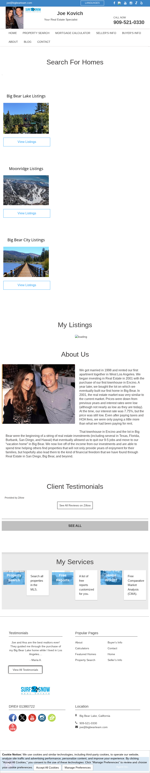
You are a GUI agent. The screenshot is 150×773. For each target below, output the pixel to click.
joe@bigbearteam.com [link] (19, 2)
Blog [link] (27, 41)
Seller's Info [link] (106, 33)
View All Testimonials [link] (25, 669)
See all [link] (75, 525)
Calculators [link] (82, 648)
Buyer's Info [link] (131, 33)
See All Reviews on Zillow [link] (75, 505)
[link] (113, 3)
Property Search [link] (36, 33)
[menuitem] (13, 33)
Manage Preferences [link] (78, 767)
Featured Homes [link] (85, 654)
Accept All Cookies (47, 767)
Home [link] (13, 33)
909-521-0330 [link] (128, 22)
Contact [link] (43, 41)
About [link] (13, 41)
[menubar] (75, 37)
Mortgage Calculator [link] (72, 33)
